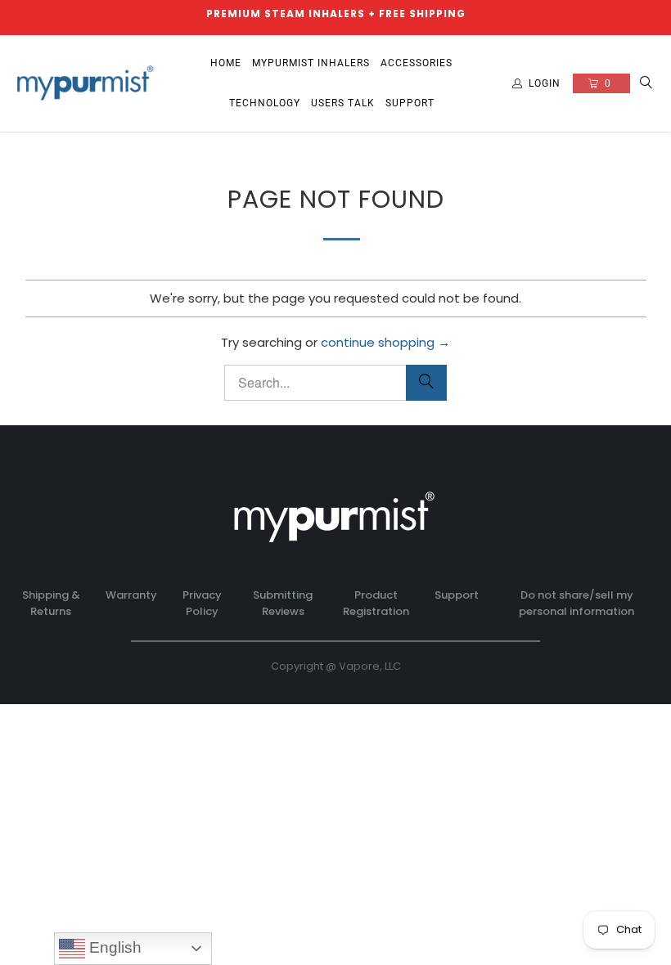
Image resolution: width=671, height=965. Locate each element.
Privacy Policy (202, 603)
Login (545, 83)
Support (457, 595)
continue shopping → (385, 342)
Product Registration (376, 603)
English (113, 947)
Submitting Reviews (283, 603)
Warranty (131, 595)
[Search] (646, 83)
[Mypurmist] (85, 83)
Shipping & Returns (51, 603)
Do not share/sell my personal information (576, 603)
